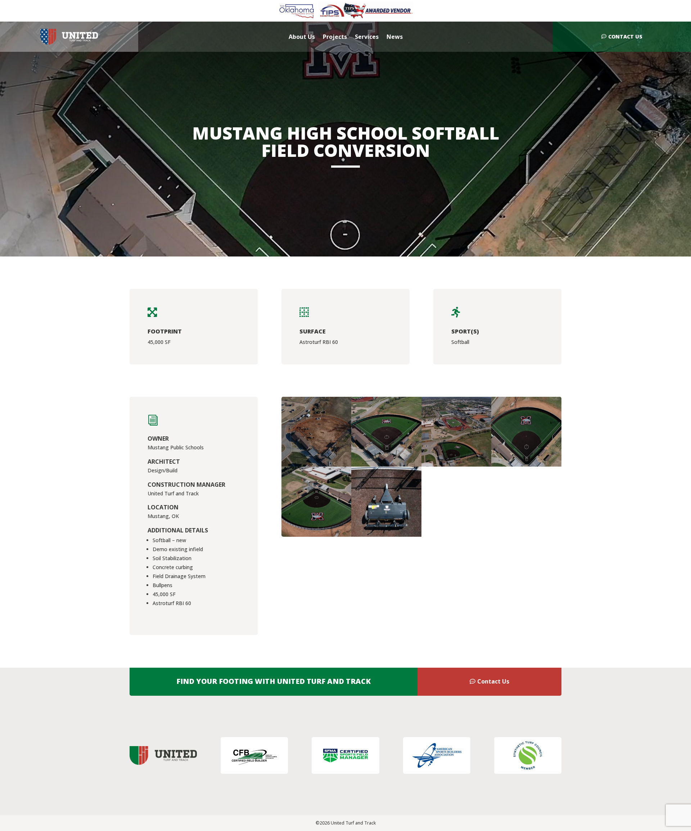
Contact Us (625, 36)
